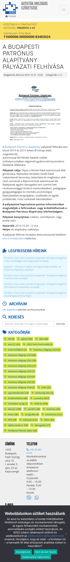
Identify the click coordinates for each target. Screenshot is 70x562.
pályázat (27, 419)
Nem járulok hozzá (45, 552)
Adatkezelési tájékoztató (35, 557)
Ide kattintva (10, 309)
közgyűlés (30, 414)
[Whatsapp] (37, 497)
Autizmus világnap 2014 (45, 349)
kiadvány (51, 409)
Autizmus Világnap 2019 (20, 355)
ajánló (24, 338)
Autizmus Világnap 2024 (20, 376)
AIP (9, 338)
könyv (11, 414)
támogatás (40, 425)
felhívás (38, 403)
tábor (47, 419)
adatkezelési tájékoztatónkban (46, 535)
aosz (60, 74)
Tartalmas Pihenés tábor (20, 430)
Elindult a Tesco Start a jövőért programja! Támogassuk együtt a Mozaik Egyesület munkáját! (35, 294)
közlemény (51, 414)
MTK (10, 419)
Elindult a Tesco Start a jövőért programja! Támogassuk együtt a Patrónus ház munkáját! (35, 277)
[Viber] (29, 497)
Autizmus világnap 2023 (20, 371)
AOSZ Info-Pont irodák (38, 344)
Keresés (60, 323)
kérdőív (32, 409)
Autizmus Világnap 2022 (20, 365)
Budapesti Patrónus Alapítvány (23, 146)
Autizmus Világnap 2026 (20, 387)
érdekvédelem (15, 398)
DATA (43, 387)
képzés (12, 409)
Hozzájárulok (23, 552)
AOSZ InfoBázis (16, 349)
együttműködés (16, 392)
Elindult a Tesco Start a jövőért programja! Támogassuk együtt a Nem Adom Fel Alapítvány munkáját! (35, 285)
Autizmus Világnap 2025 (20, 382)
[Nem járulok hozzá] (65, 533)
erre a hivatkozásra (14, 238)
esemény (39, 398)
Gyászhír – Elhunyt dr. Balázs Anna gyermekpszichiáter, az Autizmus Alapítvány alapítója (32, 268)
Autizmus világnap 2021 (20, 360)
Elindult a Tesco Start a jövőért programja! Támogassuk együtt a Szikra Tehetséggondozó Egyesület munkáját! (35, 259)
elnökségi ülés (42, 392)
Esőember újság (16, 403)
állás (41, 338)
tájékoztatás (14, 425)
